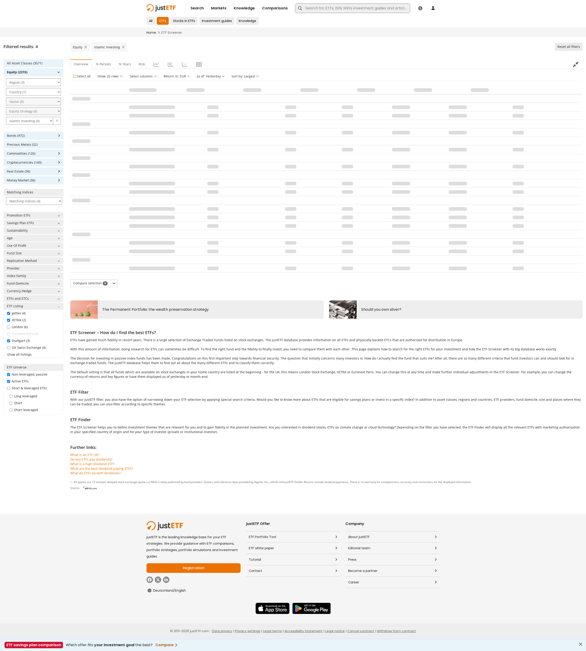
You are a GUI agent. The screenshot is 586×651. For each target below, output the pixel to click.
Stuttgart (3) (21, 340)
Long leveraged (25, 396)
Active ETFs (20, 381)
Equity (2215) (17, 72)
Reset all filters (568, 46)
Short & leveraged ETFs (29, 388)
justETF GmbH (294, 482)
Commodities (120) (21, 153)
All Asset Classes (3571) (24, 63)
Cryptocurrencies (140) (24, 162)
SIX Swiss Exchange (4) (29, 347)
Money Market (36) (21, 180)
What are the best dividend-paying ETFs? (101, 468)
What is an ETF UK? (84, 455)
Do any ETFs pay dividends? (91, 459)
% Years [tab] (125, 64)
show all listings (19, 354)
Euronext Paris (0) (25, 334)
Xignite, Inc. (261, 482)
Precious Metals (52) (22, 144)
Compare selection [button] (89, 283)
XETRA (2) (19, 320)
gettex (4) (19, 313)
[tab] (156, 64)
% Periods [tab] (103, 64)
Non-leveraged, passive (29, 374)
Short (18, 403)
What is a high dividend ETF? (92, 464)
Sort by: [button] (243, 76)
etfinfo (274, 482)
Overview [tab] (81, 64)
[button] (57, 121)
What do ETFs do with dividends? (95, 473)
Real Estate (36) (18, 171)
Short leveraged (26, 410)
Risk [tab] (142, 64)
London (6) (20, 327)
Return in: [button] (175, 76)
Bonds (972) (16, 135)
